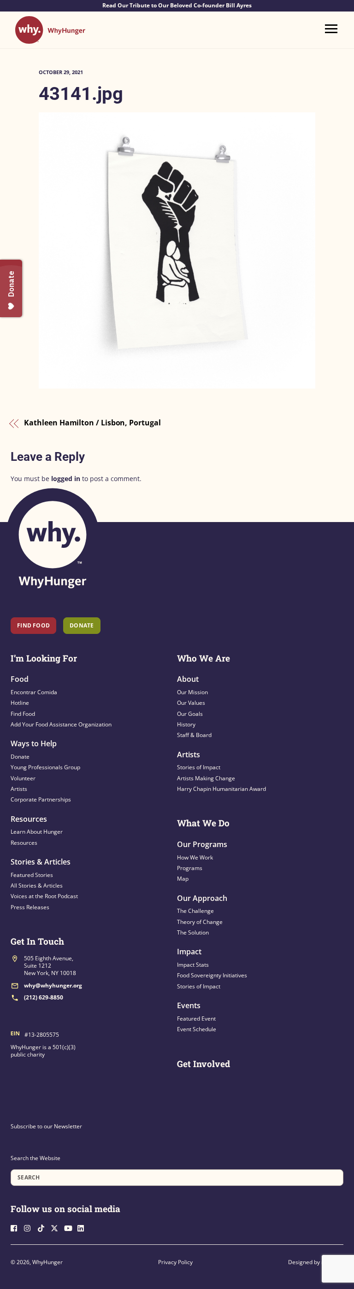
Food (20, 679)
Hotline (20, 703)
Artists (19, 789)
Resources (29, 819)
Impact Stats (193, 965)
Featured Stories (32, 875)
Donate (20, 757)
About (188, 679)
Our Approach (202, 898)
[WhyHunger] (50, 39)
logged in (65, 478)
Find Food (33, 625)
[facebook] (17, 1227)
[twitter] (57, 1227)
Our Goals (190, 714)
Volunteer (23, 778)
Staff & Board (194, 735)
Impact (189, 951)
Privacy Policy (175, 1262)
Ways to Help (34, 743)
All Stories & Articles (37, 885)
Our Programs (202, 844)
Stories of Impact (198, 767)
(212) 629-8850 (43, 997)
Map (183, 879)
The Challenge (195, 911)
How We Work (195, 857)
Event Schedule (196, 1029)
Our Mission (192, 692)
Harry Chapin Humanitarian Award (221, 789)
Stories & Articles (41, 862)
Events (189, 1005)
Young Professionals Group (45, 767)
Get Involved (203, 1063)
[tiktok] (43, 1227)
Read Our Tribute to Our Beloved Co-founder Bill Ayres (177, 5)
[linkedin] (83, 1227)
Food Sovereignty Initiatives (212, 975)
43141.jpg (81, 94)
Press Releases (30, 907)
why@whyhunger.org (53, 985)
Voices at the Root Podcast (44, 896)
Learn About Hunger (37, 832)
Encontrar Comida (34, 692)
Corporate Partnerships (41, 799)
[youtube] (70, 1227)
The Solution (193, 932)
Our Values (191, 703)
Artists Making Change (206, 778)
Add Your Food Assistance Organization (61, 724)
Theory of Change (200, 922)
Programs (189, 868)
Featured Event (196, 1018)
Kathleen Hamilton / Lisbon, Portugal (92, 423)
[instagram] (30, 1227)
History (186, 724)
